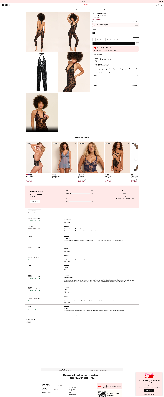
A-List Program (45, 384)
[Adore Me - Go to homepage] (7, 5)
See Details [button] (161, 1)
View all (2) (135, 21)
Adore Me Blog (72, 389)
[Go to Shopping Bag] (161, 5)
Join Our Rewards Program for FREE (104, 47)
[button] (99, 15)
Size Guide (136, 37)
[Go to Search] (151, 5)
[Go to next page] (93, 316)
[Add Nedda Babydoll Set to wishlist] (76, 143)
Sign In (152, 394)
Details (136, 25)
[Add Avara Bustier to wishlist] (102, 143)
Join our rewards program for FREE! (110, 384)
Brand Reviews (72, 391)
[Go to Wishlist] (158, 5)
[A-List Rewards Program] (86, 5)
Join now (96, 58)
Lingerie (29, 322)
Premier (44, 388)
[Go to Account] (156, 5)
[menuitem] (55, 9)
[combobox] (34, 210)
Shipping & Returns (46, 392)
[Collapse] (160, 373)
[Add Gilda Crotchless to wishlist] (49, 143)
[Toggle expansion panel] (137, 54)
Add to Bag (114, 44)
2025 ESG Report (72, 387)
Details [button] (115, 50)
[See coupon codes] (153, 5)
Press (70, 392)
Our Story (71, 386)
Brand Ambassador (72, 394)
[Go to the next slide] (136, 159)
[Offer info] (100, 19)
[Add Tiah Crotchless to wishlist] (128, 143)
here (111, 72)
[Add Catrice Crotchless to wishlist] (137, 43)
